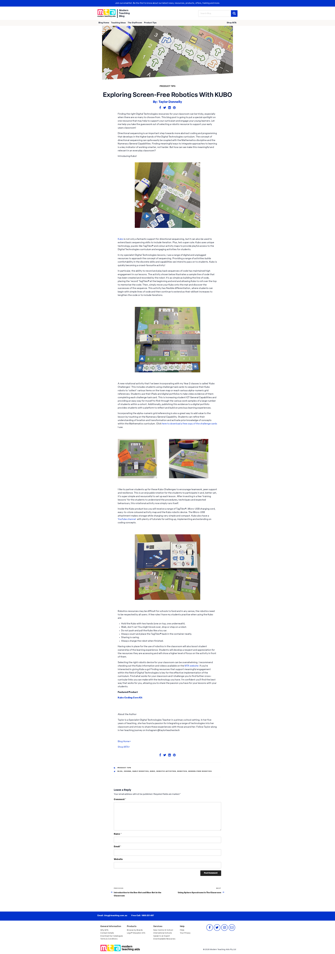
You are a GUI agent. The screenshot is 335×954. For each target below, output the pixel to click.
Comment (120, 799)
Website (118, 859)
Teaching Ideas (118, 23)
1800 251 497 (148, 916)
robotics (182, 771)
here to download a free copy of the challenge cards (189, 424)
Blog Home (104, 23)
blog (120, 771)
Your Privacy (185, 933)
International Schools (162, 933)
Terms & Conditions (109, 939)
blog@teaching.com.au (115, 916)
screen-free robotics (200, 771)
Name (118, 834)
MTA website (192, 666)
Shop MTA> (124, 747)
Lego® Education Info (136, 933)
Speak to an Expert (161, 936)
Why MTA (104, 930)
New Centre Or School (163, 930)
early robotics (141, 771)
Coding (127, 771)
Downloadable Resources (164, 939)
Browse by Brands (135, 930)
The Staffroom (135, 23)
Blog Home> (124, 741)
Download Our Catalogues (111, 936)
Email (117, 847)
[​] (106, 13)
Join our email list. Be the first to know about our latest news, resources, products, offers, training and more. (167, 3)
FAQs (182, 930)
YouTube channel (127, 519)
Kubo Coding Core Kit (130, 698)
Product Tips (150, 23)
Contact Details (107, 933)
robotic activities (166, 771)
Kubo (120, 239)
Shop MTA (232, 23)
